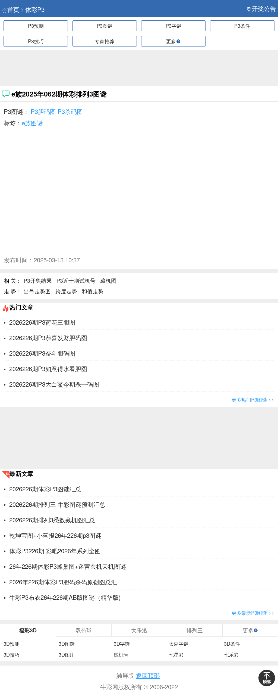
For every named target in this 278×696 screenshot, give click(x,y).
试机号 (121, 654)
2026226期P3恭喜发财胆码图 (48, 337)
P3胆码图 (43, 111)
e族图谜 (32, 122)
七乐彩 (231, 654)
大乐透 (139, 630)
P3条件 (242, 25)
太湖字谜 (178, 644)
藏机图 (108, 280)
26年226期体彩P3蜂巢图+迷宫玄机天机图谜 (67, 566)
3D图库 (67, 654)
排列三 (195, 630)
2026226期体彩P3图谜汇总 (45, 488)
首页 (13, 9)
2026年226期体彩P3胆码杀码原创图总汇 (63, 581)
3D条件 (232, 644)
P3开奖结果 (38, 280)
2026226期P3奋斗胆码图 (42, 353)
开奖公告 (264, 8)
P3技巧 (36, 41)
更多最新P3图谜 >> (253, 612)
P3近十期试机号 (76, 280)
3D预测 (12, 644)
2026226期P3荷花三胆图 (42, 322)
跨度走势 (66, 291)
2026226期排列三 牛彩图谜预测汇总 (57, 504)
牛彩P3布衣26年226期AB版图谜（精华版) (65, 597)
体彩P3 (35, 9)
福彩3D (28, 630)
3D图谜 (67, 644)
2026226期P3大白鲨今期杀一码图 (54, 384)
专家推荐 (104, 41)
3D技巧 (12, 654)
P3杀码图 (70, 111)
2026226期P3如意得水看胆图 (48, 368)
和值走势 (92, 291)
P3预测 (36, 25)
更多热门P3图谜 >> (253, 399)
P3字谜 (173, 25)
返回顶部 (148, 675)
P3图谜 (104, 25)
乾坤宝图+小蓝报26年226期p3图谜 (55, 535)
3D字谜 (122, 644)
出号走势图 (37, 291)
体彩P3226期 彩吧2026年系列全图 (55, 550)
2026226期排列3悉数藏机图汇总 (52, 519)
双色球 (83, 630)
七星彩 (176, 654)
